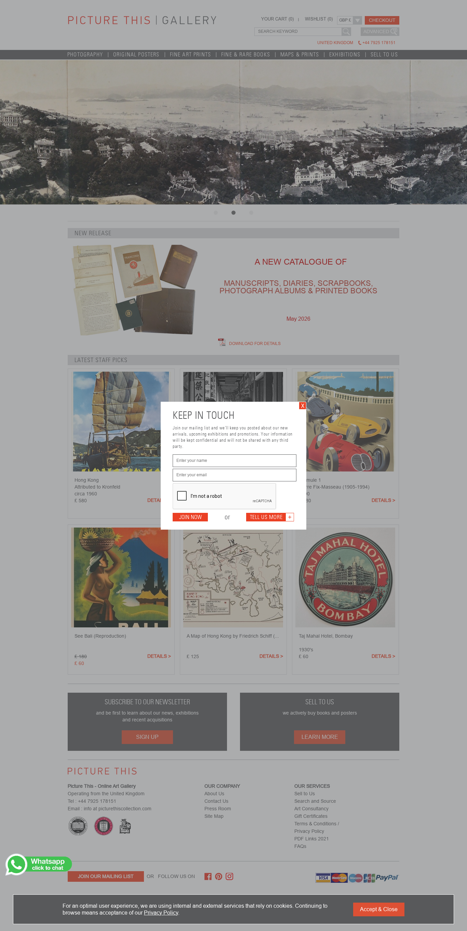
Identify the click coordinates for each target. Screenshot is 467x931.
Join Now (190, 517)
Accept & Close (379, 909)
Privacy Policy (161, 913)
